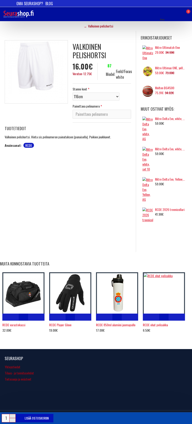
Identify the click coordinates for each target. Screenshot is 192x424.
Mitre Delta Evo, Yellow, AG (170, 179)
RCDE (28, 145)
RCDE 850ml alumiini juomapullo (115, 325)
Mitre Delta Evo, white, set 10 (170, 149)
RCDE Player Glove (60, 325)
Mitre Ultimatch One (167, 47)
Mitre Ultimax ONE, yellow (170, 68)
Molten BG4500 (164, 88)
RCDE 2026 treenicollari (170, 209)
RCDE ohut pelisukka (155, 325)
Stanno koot (80, 88)
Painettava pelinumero (86, 106)
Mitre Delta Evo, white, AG (170, 119)
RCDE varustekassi (13, 325)
